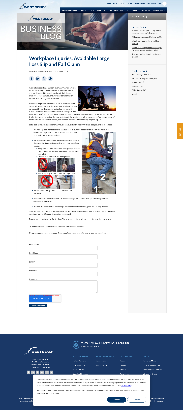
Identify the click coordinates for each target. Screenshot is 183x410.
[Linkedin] (51, 372)
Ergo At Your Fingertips (152, 365)
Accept (117, 400)
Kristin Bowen (41, 71)
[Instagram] (47, 372)
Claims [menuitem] (135, 10)
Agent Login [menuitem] (140, 3)
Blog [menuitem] (115, 3)
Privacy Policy (126, 385)
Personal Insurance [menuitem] (97, 10)
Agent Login (101, 361)
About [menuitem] (109, 3)
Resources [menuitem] (145, 10)
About (122, 361)
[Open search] (164, 4)
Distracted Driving (150, 374)
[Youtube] (42, 372)
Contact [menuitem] (122, 3)
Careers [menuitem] (130, 3)
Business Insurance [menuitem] (69, 10)
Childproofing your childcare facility (147, 37)
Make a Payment (79, 361)
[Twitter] (33, 372)
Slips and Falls (64, 226)
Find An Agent (101, 365)
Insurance (138, 82)
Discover (123, 369)
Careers (123, 365)
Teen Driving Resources (152, 369)
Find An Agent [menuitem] (159, 10)
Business (80, 226)
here (86, 233)
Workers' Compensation (46, 226)
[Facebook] (28, 372)
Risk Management (141, 74)
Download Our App (80, 374)
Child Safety (139, 90)
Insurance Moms (149, 361)
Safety (73, 226)
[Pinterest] (37, 372)
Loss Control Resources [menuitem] (118, 10)
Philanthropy (125, 374)
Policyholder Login (80, 365)
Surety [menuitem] (83, 10)
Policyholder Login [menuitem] (154, 3)
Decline (137, 400)
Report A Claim (79, 369)
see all (134, 94)
